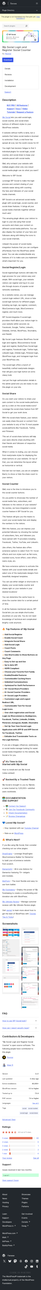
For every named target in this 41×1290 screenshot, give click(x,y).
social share (34, 1113)
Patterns (25, 1206)
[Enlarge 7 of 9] (36, 970)
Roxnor (8, 54)
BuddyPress (8, 1245)
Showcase (26, 1194)
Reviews (8, 74)
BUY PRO (11, 105)
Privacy (5, 1206)
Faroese (11, 1255)
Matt (5, 1237)
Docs (18, 109)
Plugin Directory (8, 10)
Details (7, 68)
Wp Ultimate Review (10, 902)
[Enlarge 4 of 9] (16, 979)
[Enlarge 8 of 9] (36, 986)
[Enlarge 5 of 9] (36, 930)
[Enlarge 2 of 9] (16, 942)
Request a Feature (25, 112)
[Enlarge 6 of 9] (36, 950)
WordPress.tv (9, 1226)
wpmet (9, 910)
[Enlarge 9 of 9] (36, 1000)
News (4, 1198)
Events (24, 1218)
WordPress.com (10, 1233)
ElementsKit (7, 869)
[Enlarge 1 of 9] (16, 930)
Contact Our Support (17, 806)
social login (24, 1113)
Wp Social (6, 117)
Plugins (24, 1202)
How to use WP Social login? (14, 1021)
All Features (22, 105)
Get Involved (27, 1214)
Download (8, 60)
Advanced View (8, 1119)
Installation (9, 80)
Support (8, 92)
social (24, 1108)
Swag (25, 1226)
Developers (7, 1222)
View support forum (10, 1180)
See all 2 (35, 1103)
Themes (25, 1198)
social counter (33, 1108)
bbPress (7, 1241)
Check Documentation (18, 813)
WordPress (18, 833)
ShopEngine (7, 854)
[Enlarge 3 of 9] (16, 961)
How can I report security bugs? (15, 1028)
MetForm (6, 881)
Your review (7, 1158)
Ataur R (10, 1065)
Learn (4, 1214)
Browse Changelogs (17, 816)
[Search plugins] (26, 26)
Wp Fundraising (8, 890)
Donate (26, 1222)
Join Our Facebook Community (22, 809)
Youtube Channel (31, 828)
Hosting (5, 1202)
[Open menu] (37, 3)
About (4, 1194)
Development (10, 86)
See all (36, 1158)
